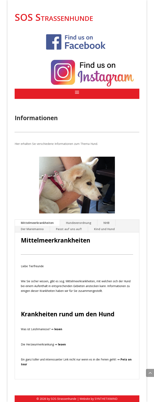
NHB (106, 223)
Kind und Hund (104, 229)
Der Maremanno (32, 229)
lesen (58, 329)
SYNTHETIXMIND (106, 399)
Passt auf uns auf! (69, 229)
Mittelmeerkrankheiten (37, 223)
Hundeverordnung (78, 223)
